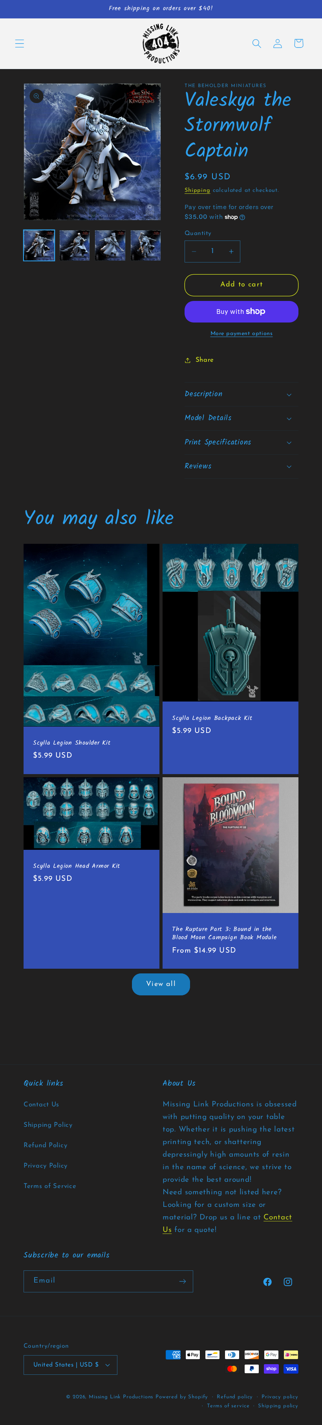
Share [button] (205, 360)
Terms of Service (50, 1186)
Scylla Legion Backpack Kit (212, 718)
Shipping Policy (48, 1125)
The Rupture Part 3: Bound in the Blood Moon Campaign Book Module (224, 934)
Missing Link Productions (121, 1396)
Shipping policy (278, 1406)
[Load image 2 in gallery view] (74, 245)
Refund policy (235, 1396)
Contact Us (41, 1104)
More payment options (241, 334)
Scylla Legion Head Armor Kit (76, 866)
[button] (19, 43)
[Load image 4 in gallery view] (145, 245)
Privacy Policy (46, 1166)
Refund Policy (45, 1145)
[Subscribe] (182, 1281)
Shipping (197, 190)
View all (161, 984)
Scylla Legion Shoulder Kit (72, 743)
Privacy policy (280, 1396)
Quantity (198, 233)
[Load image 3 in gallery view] (110, 245)
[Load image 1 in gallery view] (39, 245)
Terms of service (228, 1406)
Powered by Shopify (182, 1396)
